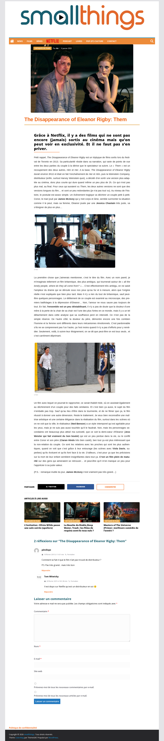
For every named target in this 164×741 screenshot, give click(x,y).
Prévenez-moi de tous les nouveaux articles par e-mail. (60, 695)
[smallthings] (12, 41)
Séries (39, 41)
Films (29, 41)
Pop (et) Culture (94, 41)
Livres (79, 41)
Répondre (46, 570)
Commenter (110, 487)
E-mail (38, 658)
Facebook (80, 486)
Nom (37, 646)
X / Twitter (51, 486)
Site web (38, 671)
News (20, 41)
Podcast (67, 41)
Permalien (71, 554)
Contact (111, 41)
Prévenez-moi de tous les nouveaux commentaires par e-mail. (64, 687)
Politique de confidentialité (23, 727)
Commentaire (41, 611)
